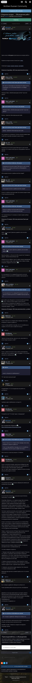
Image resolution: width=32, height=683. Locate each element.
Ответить (16, 19)
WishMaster (8, 333)
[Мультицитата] (2, 74)
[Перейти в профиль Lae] (3, 398)
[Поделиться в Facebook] (7, 663)
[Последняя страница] (30, 24)
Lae (6, 397)
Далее (27, 23)
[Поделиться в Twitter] (4, 663)
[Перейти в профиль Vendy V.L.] (3, 478)
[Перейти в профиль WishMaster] (3, 334)
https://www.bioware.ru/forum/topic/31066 (11, 427)
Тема (6, 677)
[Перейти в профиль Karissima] (3, 28)
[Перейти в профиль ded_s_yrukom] (3, 285)
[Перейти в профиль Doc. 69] (3, 143)
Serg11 (7, 384)
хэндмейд (21, 65)
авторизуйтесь (17, 640)
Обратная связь (15, 678)
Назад (4, 23)
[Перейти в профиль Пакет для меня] (3, 102)
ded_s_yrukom (9, 284)
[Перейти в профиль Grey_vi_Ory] (3, 77)
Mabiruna (8, 316)
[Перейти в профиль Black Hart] (3, 434)
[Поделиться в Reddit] (2, 663)
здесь (21, 60)
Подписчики (15, 652)
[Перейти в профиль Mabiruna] (3, 316)
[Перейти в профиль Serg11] (3, 384)
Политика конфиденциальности (18, 677)
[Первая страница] (2, 24)
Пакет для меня (10, 101)
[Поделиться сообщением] (29, 29)
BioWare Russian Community (15, 6)
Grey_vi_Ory (8, 77)
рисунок (16, 65)
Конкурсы (19, 16)
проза (8, 65)
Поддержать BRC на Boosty (16, 10)
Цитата (6, 73)
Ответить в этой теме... (10, 647)
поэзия (12, 65)
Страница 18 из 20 (16, 23)
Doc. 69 (7, 143)
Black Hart (8, 434)
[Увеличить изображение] (16, 35)
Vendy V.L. (8, 478)
